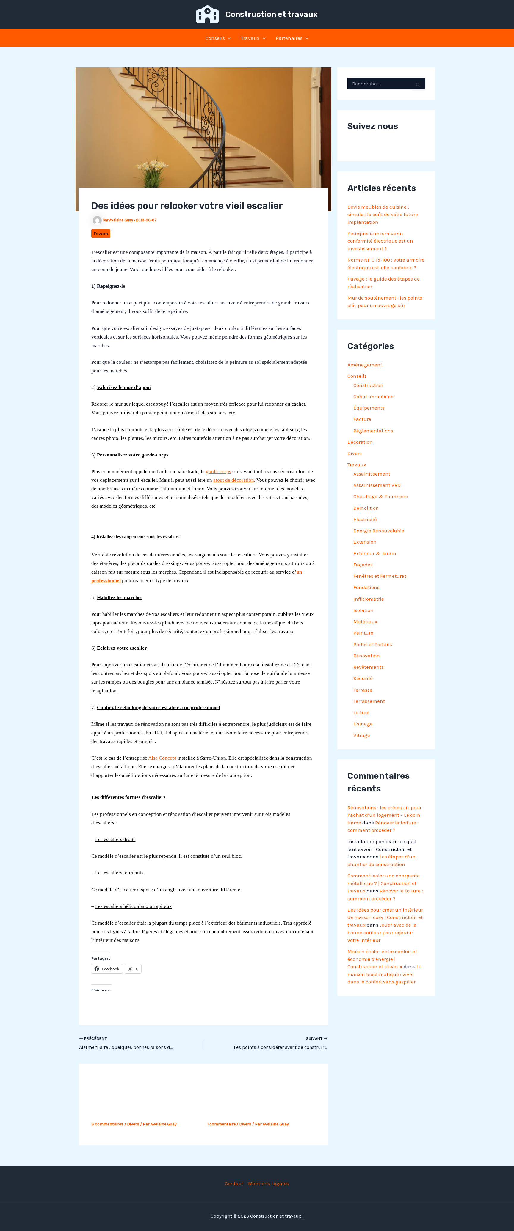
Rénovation (366, 656)
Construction (368, 385)
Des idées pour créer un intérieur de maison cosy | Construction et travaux (385, 917)
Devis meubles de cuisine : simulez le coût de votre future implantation (382, 214)
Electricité (365, 519)
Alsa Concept (162, 758)
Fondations (366, 587)
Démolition (366, 508)
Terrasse (362, 690)
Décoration (360, 442)
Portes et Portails (372, 644)
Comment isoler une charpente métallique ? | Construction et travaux (383, 883)
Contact (234, 1183)
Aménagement (364, 365)
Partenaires (289, 38)
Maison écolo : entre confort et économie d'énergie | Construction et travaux (382, 958)
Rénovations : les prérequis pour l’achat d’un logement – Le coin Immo (384, 815)
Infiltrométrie (368, 599)
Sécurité (363, 678)
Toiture (361, 712)
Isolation (363, 610)
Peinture (363, 633)
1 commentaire (221, 1124)
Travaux (250, 38)
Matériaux (365, 621)
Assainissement (371, 474)
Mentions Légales (268, 1183)
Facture (362, 419)
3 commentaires (107, 1124)
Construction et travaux (271, 14)
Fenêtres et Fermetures (380, 576)
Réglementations (373, 431)
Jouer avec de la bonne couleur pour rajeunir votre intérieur (382, 932)
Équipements (369, 408)
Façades (363, 565)
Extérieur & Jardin (374, 553)
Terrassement (369, 701)
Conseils (215, 38)
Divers (101, 234)
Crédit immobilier (373, 396)
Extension (365, 542)
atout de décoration (233, 480)
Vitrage (361, 735)
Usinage (363, 724)
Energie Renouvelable (378, 530)
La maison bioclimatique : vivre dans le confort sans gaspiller (384, 974)
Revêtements (368, 667)
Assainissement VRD (377, 485)
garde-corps (218, 471)
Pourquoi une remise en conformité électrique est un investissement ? (380, 240)
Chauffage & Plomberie (380, 496)
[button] (228, 38)
